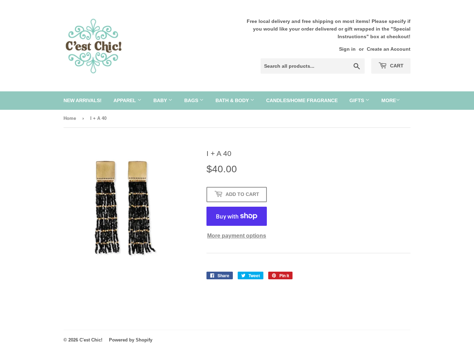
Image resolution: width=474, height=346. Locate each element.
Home (70, 118)
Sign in (347, 49)
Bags (192, 100)
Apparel (125, 100)
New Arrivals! (83, 100)
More (388, 100)
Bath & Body (232, 100)
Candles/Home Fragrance (302, 100)
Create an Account (388, 49)
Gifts (357, 100)
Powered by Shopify (130, 340)
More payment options (236, 236)
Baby (160, 100)
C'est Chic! (90, 340)
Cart (396, 65)
